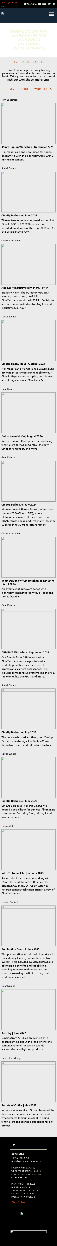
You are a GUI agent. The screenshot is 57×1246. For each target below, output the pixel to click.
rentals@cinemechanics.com (26, 1161)
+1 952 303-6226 (39, 4)
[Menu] (51, 14)
